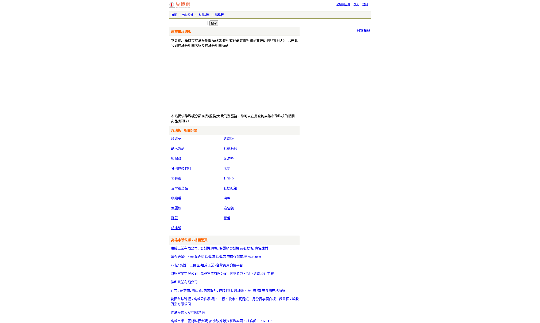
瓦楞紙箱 (230, 188)
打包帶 (229, 178)
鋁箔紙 (176, 228)
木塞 (227, 168)
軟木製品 (178, 148)
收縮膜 (176, 198)
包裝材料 (204, 14)
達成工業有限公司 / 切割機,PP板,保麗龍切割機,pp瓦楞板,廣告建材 (219, 248)
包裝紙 (176, 178)
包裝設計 (187, 14)
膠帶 (227, 218)
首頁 (174, 14)
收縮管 (176, 158)
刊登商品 (363, 30)
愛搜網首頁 (343, 4)
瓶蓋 (174, 218)
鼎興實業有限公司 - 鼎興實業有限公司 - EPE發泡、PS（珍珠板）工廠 (222, 273)
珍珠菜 (176, 138)
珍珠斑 (229, 138)
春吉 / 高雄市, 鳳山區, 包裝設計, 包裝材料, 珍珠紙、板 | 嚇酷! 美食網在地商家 (228, 290)
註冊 (365, 4)
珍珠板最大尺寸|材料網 (188, 312)
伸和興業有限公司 (184, 282)
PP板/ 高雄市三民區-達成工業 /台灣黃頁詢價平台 (207, 265)
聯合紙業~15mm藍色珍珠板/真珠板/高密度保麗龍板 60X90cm (216, 257)
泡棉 (227, 198)
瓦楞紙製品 (179, 188)
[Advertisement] (222, 79)
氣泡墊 (229, 158)
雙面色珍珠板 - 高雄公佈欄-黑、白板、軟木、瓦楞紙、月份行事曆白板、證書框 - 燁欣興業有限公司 (235, 301)
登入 (356, 4)
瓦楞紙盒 (230, 148)
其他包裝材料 (181, 168)
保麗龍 (176, 208)
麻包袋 (229, 208)
